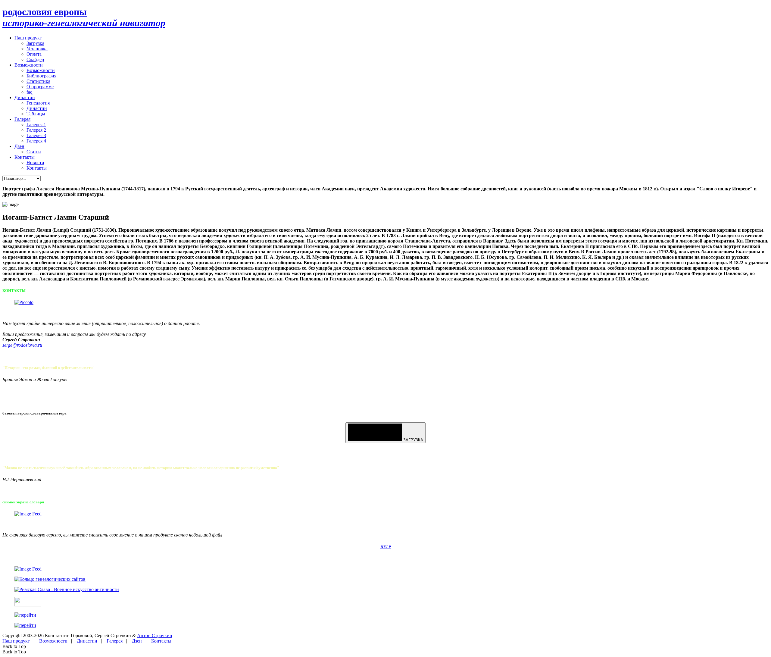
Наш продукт (28, 37)
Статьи (34, 151)
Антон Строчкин (154, 635)
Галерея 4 (36, 140)
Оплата (34, 54)
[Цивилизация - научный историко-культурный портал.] (27, 604)
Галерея (22, 119)
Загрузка (35, 43)
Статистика (38, 81)
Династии (24, 97)
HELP (385, 547)
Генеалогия (38, 102)
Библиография (41, 75)
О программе (40, 86)
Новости (35, 162)
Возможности (28, 64)
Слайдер (35, 59)
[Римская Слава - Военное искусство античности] (66, 589)
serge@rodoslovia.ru (22, 345)
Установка (37, 48)
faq (30, 92)
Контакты (24, 157)
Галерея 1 (36, 124)
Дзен (19, 146)
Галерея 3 (36, 135)
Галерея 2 (36, 130)
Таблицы (36, 113)
